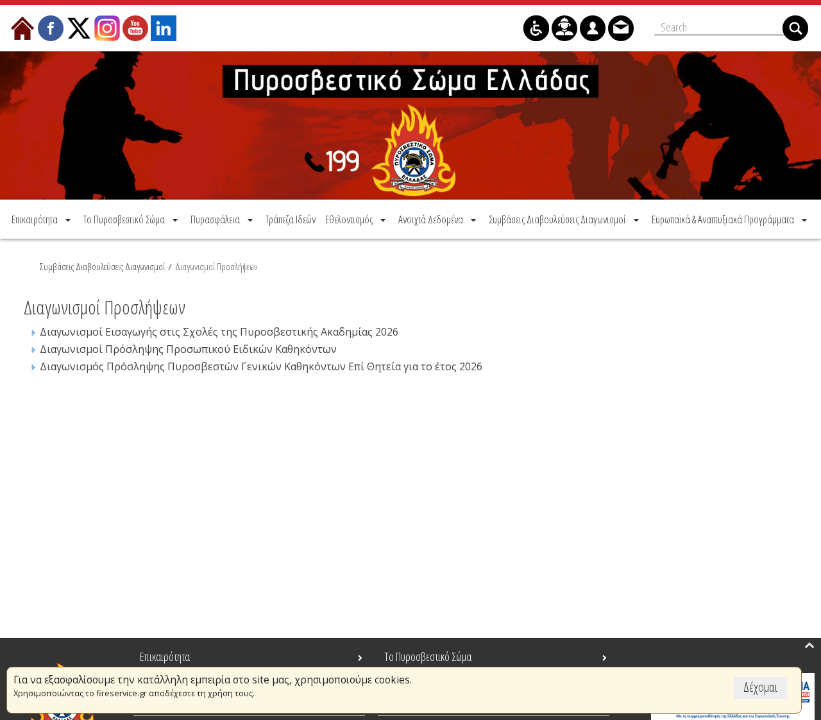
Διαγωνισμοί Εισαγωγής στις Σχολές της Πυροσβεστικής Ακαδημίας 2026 (219, 332)
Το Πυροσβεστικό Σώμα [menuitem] (427, 656)
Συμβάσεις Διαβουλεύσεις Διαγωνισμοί (102, 266)
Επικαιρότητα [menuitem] (165, 656)
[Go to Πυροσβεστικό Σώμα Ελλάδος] (410, 125)
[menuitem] (42, 219)
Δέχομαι (760, 687)
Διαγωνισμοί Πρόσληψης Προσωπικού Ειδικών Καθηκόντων (188, 349)
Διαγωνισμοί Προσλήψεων (216, 266)
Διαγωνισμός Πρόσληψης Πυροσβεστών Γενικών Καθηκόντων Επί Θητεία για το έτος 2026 (261, 366)
